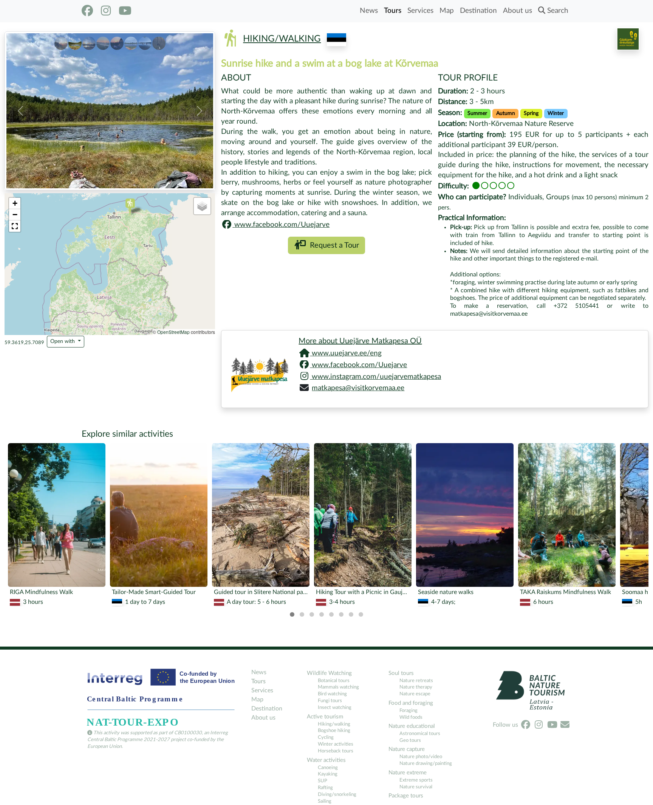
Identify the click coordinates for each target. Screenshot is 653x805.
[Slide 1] (61, 41)
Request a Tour (332, 245)
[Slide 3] (89, 41)
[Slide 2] (75, 41)
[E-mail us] (564, 725)
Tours (392, 10)
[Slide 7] (145, 41)
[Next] (639, 504)
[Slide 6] (131, 41)
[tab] (292, 614)
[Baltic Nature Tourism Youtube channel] (125, 11)
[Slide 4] (103, 41)
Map (446, 10)
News (369, 10)
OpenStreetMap (173, 332)
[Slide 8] (159, 41)
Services (420, 10)
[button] (20, 110)
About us (517, 10)
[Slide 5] (117, 41)
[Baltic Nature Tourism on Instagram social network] (106, 11)
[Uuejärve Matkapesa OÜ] (256, 369)
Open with (63, 341)
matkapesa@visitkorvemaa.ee (358, 388)
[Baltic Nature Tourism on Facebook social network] (87, 11)
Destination (478, 10)
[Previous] (14, 504)
